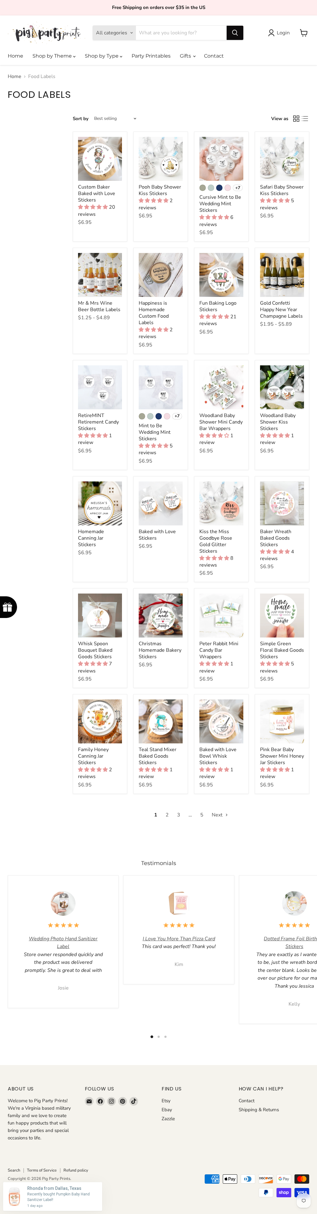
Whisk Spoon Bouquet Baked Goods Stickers (95, 650)
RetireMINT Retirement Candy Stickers (98, 422)
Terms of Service (42, 1170)
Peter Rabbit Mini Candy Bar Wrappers (218, 650)
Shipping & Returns (259, 1110)
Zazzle (168, 1119)
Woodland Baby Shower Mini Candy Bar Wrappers (221, 422)
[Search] (235, 33)
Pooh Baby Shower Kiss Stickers (160, 190)
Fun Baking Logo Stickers (218, 306)
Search (14, 1170)
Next (218, 815)
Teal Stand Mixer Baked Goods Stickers (157, 756)
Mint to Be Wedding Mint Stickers (155, 432)
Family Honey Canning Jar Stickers (93, 756)
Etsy (166, 1101)
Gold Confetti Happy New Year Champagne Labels (281, 310)
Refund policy (75, 1170)
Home (15, 56)
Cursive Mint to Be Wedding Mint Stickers (220, 204)
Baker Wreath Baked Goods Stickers (275, 538)
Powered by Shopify (26, 1185)
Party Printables (151, 56)
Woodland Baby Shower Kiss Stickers (278, 422)
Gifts (186, 56)
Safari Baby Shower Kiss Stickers (282, 190)
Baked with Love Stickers (157, 535)
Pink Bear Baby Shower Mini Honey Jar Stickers (282, 756)
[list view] (305, 118)
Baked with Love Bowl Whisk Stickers (218, 756)
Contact (214, 56)
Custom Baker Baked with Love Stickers (96, 193)
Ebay (167, 1110)
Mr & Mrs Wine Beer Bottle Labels (99, 306)
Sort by (81, 118)
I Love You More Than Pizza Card (179, 938)
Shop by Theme (53, 56)
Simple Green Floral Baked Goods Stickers (282, 650)
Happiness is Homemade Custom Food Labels (154, 313)
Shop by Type (102, 56)
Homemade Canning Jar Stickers (91, 538)
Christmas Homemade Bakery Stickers (160, 650)
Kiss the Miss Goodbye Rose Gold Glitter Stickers (215, 541)
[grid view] (296, 118)
